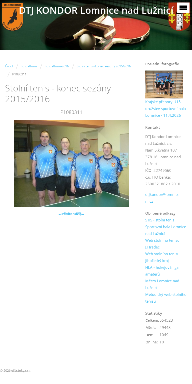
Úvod (9, 66)
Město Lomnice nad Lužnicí (162, 284)
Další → (79, 213)
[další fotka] (129, 163)
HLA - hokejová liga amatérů (161, 271)
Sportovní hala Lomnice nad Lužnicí (165, 230)
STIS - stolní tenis (159, 219)
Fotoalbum (29, 66)
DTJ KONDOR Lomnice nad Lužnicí (96, 10)
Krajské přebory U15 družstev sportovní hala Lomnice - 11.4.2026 (165, 108)
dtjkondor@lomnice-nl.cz (162, 198)
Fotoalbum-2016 (57, 66)
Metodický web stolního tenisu (165, 298)
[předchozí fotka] (13, 163)
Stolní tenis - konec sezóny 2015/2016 (104, 66)
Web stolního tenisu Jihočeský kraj (162, 257)
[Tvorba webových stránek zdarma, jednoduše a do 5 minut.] (30, 370)
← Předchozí (67, 213)
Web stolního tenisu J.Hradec (162, 243)
